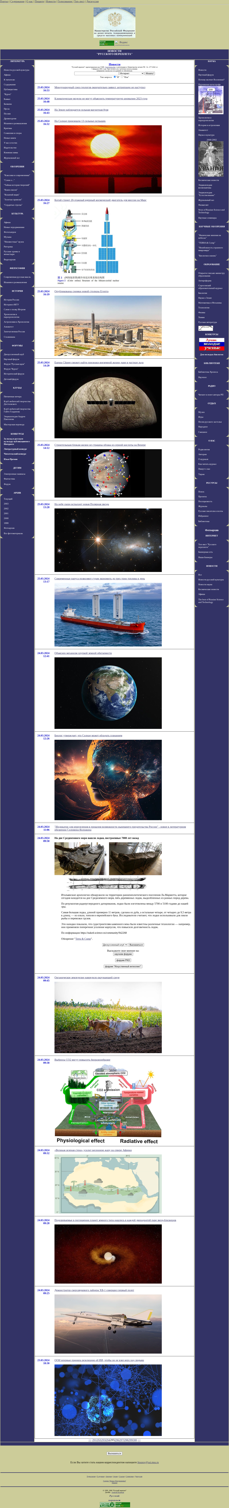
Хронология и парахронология (11, 315)
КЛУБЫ (17, 388)
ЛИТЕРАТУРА (17, 61)
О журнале (203, 459)
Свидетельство (110, 67)
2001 (6, 513)
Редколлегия (204, 449)
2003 (6, 503)
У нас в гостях (10, 143)
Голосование (65, 1)
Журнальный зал (11, 158)
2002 (6, 508)
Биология (202, 293)
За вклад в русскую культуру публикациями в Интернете (17, 441)
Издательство (10, 147)
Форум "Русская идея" (14, 364)
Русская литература (207, 322)
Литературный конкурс (15, 449)
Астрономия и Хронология (16, 322)
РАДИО (211, 386)
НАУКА (212, 61)
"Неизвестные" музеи (14, 242)
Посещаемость (205, 501)
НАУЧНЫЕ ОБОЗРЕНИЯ (212, 226)
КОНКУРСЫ (17, 434)
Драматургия (10, 118)
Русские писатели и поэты (210, 511)
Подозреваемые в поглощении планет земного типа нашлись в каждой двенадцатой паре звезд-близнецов (115, 1220)
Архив (115, 1476)
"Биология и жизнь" (207, 255)
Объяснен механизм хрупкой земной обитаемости (83, 653)
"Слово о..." (9, 180)
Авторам (202, 454)
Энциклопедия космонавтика (205, 186)
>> (139, 1440)
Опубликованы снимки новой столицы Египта (81, 291)
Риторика (8, 246)
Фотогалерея (10, 232)
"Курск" (7, 94)
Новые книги (10, 138)
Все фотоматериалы (13, 533)
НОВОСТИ (211, 566)
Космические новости (208, 180)
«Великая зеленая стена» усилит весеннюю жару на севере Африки (93, 1150)
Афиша (7, 75)
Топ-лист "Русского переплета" (207, 545)
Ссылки (122, 1476)
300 (135, 1440)
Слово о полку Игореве (15, 309)
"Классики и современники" (17, 175)
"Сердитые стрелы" (13, 205)
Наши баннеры (205, 557)
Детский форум (11, 379)
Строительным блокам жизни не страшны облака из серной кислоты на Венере (100, 444)
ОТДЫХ (212, 403)
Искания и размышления (15, 123)
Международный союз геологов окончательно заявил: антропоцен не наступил (99, 87)
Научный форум (11, 359)
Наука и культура (206, 135)
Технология (203, 307)
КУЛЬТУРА (17, 213)
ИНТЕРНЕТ (212, 535)
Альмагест (9, 326)
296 (117, 1440)
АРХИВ (17, 493)
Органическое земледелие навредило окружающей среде (87, 977)
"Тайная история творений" (17, 185)
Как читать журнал (207, 464)
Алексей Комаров (118, 1492)
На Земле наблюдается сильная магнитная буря (81, 109)
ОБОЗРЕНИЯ (17, 166)
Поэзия (7, 113)
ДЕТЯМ (17, 468)
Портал (4, 1)
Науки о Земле (205, 298)
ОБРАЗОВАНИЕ (212, 264)
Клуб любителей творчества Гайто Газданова (17, 410)
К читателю (9, 79)
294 (108, 1440)
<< (90, 1440)
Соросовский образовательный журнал (210, 286)
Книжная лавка (11, 152)
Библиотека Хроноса (208, 372)
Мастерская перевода (14, 424)
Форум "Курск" (11, 369)
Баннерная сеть (205, 552)
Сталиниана (9, 337)
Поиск (201, 491)
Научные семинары (207, 218)
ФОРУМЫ (17, 345)
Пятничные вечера (12, 396)
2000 (6, 518)
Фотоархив (9, 528)
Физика (201, 312)
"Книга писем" (10, 190)
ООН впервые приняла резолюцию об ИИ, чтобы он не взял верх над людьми (99, 1360)
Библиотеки (203, 521)
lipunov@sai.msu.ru (148, 1462)
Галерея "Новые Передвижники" (114, 1481)
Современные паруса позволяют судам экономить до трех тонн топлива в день (99, 578)
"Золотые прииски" (13, 199)
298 (126, 1440)
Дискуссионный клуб (14, 354)
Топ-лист (79, 1)
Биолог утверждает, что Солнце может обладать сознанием (88, 735)
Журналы (202, 506)
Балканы (8, 104)
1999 (6, 523)
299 (130, 1440)
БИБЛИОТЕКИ (212, 363)
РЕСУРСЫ (211, 483)
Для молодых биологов (211, 354)
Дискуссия (92, 1)
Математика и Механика (210, 302)
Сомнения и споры (13, 133)
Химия (201, 317)
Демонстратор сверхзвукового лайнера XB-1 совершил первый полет (94, 1290)
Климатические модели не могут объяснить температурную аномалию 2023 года (100, 98)
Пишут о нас (204, 469)
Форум (7, 484)
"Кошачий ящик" (11, 194)
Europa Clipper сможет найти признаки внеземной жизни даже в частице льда (99, 362)
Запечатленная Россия (14, 331)
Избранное (203, 516)
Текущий (8, 499)
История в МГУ (11, 304)
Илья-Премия (10, 459)
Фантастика (9, 478)
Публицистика (10, 89)
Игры (200, 417)
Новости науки (205, 584)
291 (94, 1440)
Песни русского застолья (210, 422)
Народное (203, 426)
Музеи (201, 412)
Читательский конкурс (15, 454)
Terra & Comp (83, 938)
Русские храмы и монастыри (12, 252)
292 (99, 1440)
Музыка (7, 237)
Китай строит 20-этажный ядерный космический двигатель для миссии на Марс (100, 200)
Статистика (130, 1476)
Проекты (202, 496)
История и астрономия (209, 125)
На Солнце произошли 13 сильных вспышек (80, 121)
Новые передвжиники (14, 227)
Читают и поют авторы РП (210, 394)
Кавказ (7, 99)
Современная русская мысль (17, 277)
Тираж (201, 474)
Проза (7, 109)
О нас (29, 1)
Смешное (202, 432)
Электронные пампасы (14, 474)
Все (200, 574)
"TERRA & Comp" (206, 243)
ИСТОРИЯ (17, 291)
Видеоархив (9, 259)
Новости (51, 1)
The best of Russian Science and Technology (211, 600)
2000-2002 (212, 140)
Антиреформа (204, 280)
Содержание (17, 1)
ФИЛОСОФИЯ (17, 268)
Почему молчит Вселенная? (211, 79)
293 (103, 1440)
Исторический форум (14, 373)
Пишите (39, 1)
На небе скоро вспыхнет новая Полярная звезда (81, 504)
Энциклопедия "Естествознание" (206, 193)
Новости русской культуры (16, 70)
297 (121, 1440)
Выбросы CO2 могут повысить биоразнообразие (82, 1059)
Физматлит (203, 205)
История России (11, 299)
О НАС (211, 440)
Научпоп (202, 377)
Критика (8, 128)
